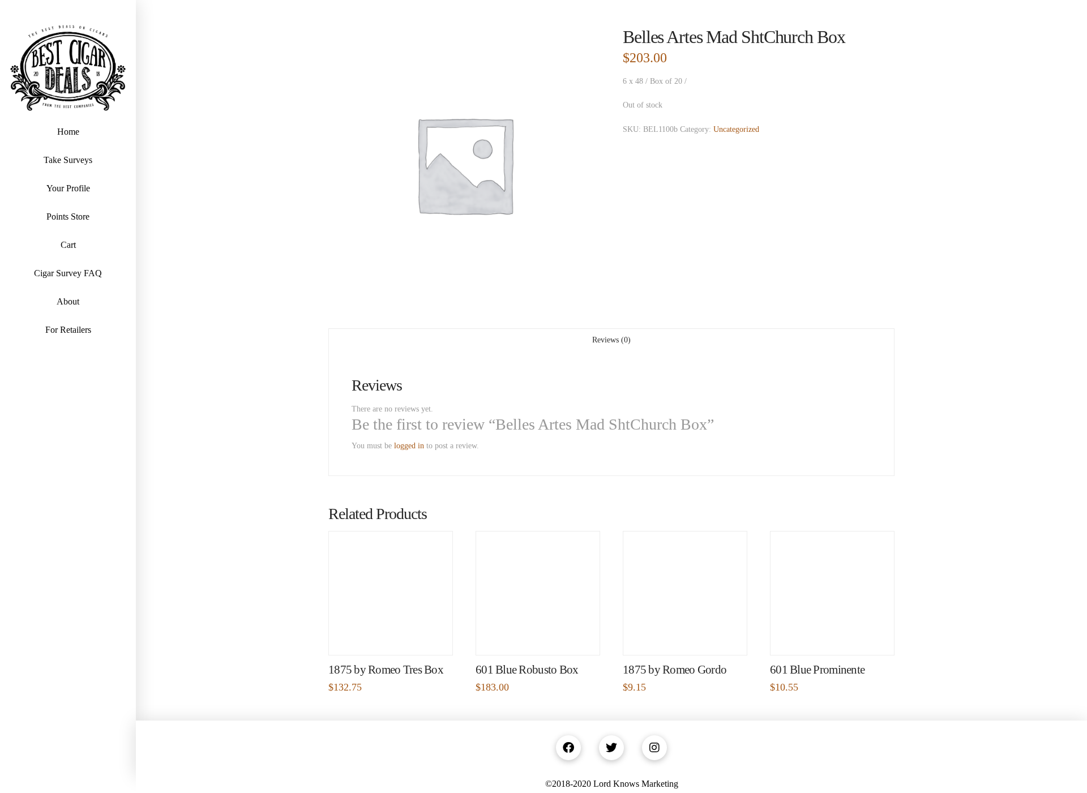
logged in (409, 445)
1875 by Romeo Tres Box (385, 669)
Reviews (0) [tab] (611, 340)
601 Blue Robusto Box (527, 669)
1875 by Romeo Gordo (674, 669)
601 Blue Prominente (817, 669)
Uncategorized (736, 129)
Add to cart (690, 634)
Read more (391, 634)
